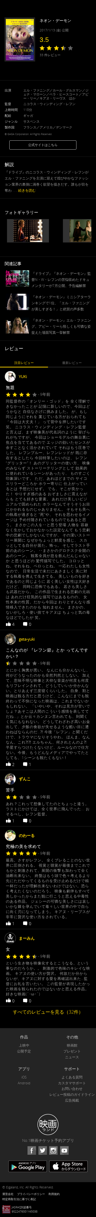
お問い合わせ (72, 1088)
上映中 (24, 1045)
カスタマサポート (72, 1083)
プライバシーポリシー (31, 1194)
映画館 (72, 1045)
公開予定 (24, 1051)
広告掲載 (72, 1100)
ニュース (72, 1057)
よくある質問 (72, 1077)
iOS (24, 1077)
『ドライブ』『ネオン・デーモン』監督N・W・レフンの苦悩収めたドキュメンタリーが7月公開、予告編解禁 (61, 279)
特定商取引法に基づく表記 (19, 1199)
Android (24, 1083)
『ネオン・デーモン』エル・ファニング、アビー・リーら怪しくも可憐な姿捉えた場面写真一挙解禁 (61, 326)
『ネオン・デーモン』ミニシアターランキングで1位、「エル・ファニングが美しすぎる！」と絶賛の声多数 (61, 302)
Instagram (53, 1150)
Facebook (31, 1150)
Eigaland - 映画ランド (48, 1124)
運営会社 (8, 1194)
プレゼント (72, 1051)
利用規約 (54, 1194)
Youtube (64, 1150)
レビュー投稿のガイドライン (72, 1094)
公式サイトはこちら (43, 145)
